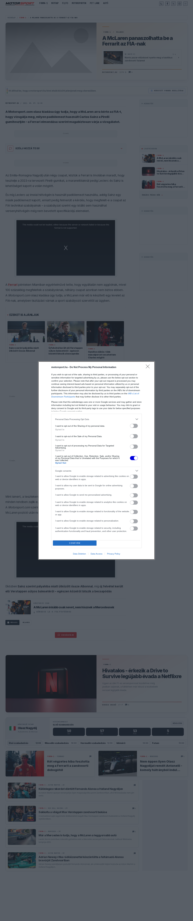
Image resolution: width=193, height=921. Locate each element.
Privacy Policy (113, 554)
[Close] (149, 367)
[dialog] (96, 460)
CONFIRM (74, 543)
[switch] (134, 426)
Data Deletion (79, 554)
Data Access (96, 554)
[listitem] (96, 419)
